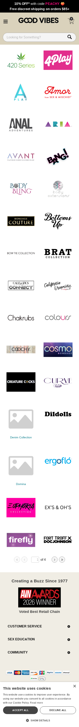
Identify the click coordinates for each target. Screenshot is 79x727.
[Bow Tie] (20, 262)
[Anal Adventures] (20, 133)
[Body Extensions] (58, 197)
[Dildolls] (58, 423)
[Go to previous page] (24, 560)
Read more (36, 702)
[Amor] (58, 101)
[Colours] (58, 326)
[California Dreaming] (58, 294)
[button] (5, 21)
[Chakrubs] (20, 326)
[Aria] (58, 133)
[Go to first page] (17, 560)
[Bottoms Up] (58, 229)
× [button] (74, 686)
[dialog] (39, 704)
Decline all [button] (57, 710)
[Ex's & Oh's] (58, 516)
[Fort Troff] (58, 548)
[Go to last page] (62, 560)
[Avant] (20, 165)
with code (39, 4)
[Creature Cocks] (20, 390)
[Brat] (58, 262)
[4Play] (58, 69)
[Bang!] (58, 165)
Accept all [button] (20, 710)
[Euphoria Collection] (20, 516)
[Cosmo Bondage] (58, 358)
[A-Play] (20, 101)
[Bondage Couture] (20, 229)
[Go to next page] (55, 560)
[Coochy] (20, 358)
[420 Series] (20, 69)
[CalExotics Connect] (20, 294)
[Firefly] (20, 548)
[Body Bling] (20, 197)
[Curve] (58, 390)
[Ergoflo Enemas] (58, 469)
